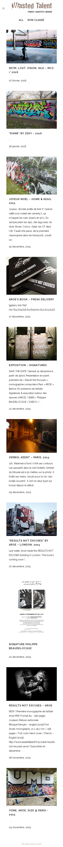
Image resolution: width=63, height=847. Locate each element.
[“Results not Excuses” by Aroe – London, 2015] (31, 519)
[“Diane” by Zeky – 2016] (31, 110)
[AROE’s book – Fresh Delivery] (31, 276)
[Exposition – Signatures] (31, 344)
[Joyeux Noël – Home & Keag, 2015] (31, 175)
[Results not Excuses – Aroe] (31, 684)
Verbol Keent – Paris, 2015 (29, 457)
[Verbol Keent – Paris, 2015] (31, 436)
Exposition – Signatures (28, 365)
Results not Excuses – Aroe (30, 705)
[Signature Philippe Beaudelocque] (31, 608)
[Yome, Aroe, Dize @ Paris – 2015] (31, 787)
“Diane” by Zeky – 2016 (25, 133)
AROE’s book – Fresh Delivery (31, 299)
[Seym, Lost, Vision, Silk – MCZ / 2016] (31, 46)
